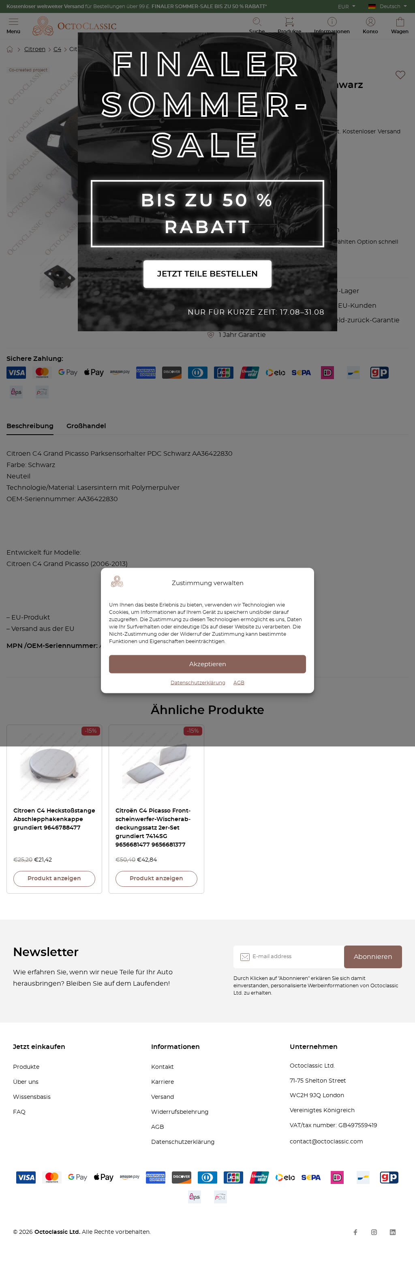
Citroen (34, 49)
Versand (162, 1097)
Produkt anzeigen (54, 878)
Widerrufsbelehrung (180, 1112)
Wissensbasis (32, 1097)
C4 (57, 49)
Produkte (26, 1067)
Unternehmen (314, 1047)
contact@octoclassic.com (326, 1142)
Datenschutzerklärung (198, 682)
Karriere (162, 1082)
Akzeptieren (207, 664)
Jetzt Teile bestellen (207, 274)
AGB (238, 682)
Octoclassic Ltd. (58, 1232)
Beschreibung (29, 426)
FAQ (19, 1112)
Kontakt (162, 1067)
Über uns (26, 1082)
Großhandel (86, 426)
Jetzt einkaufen (39, 1047)
